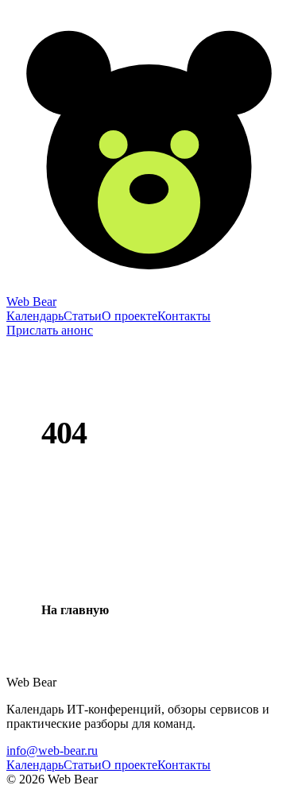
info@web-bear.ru (52, 750)
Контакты (184, 316)
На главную (75, 610)
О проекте (129, 316)
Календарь (35, 316)
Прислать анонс (49, 330)
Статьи (83, 316)
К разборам (186, 610)
